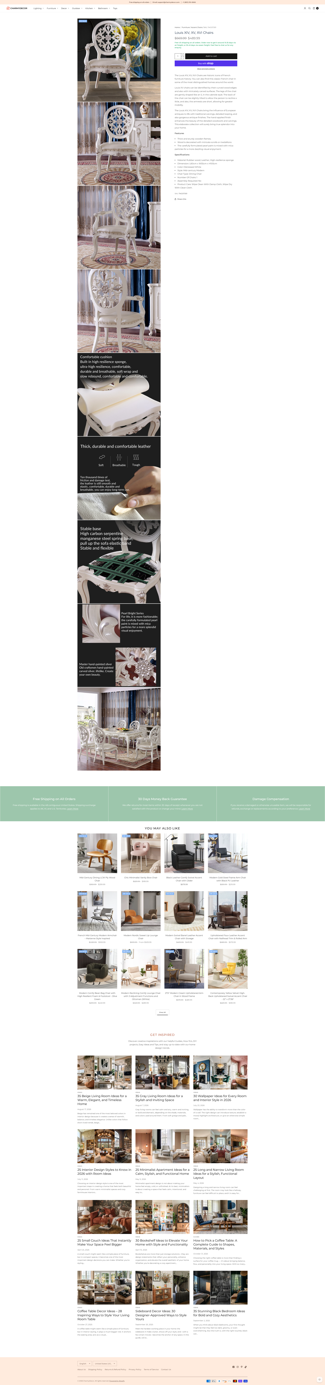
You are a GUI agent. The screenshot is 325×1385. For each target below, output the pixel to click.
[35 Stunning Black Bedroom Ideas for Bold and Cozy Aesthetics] (220, 1288)
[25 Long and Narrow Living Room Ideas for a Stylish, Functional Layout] (220, 1146)
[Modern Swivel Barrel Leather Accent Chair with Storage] (184, 911)
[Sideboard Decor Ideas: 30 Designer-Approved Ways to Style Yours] (162, 1288)
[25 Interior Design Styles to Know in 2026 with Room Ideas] (104, 1146)
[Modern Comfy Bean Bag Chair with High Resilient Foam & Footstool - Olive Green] (97, 969)
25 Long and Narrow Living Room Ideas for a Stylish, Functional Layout (218, 1173)
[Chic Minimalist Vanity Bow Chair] (141, 853)
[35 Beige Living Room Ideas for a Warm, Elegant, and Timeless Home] (104, 1072)
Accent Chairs (196, 27)
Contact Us (166, 1369)
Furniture (51, 8)
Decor (64, 8)
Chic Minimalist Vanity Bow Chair (140, 877)
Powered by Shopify (117, 1381)
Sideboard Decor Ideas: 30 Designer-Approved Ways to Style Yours (161, 1315)
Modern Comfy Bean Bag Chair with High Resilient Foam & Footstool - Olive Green (97, 996)
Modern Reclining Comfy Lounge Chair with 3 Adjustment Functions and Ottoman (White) (140, 996)
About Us (81, 1369)
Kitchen (89, 8)
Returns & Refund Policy (115, 1369)
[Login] (305, 8)
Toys (115, 8)
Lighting (38, 8)
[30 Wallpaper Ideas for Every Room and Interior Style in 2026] (220, 1072)
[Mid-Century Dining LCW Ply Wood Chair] (97, 853)
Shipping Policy (95, 1369)
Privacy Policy (135, 1369)
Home (177, 27)
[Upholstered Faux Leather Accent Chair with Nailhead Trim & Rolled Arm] (228, 911)
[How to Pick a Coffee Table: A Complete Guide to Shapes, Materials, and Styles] (220, 1217)
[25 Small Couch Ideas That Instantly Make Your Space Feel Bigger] (104, 1217)
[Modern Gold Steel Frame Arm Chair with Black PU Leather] (228, 853)
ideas (79, 1092)
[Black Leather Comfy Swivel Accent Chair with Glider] (184, 853)
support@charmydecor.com (169, 2)
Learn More (72, 809)
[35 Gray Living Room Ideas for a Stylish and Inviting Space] (162, 1072)
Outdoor (76, 8)
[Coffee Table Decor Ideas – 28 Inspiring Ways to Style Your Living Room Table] (104, 1288)
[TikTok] (246, 1367)
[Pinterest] (242, 1367)
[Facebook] (233, 1367)
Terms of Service (151, 1369)
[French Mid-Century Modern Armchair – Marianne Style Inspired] (97, 911)
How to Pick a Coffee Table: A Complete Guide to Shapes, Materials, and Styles (215, 1244)
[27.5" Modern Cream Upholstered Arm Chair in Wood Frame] (184, 969)
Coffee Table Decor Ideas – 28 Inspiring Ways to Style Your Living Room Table (103, 1315)
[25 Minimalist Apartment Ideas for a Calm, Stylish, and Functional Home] (162, 1146)
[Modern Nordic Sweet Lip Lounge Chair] (141, 911)
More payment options (206, 69)
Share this (181, 199)
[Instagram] (238, 1367)
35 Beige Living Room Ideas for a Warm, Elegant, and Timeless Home (102, 1100)
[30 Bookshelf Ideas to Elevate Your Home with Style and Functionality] (162, 1217)
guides (196, 1237)
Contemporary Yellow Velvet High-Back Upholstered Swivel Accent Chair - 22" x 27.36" (227, 996)
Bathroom (103, 8)
